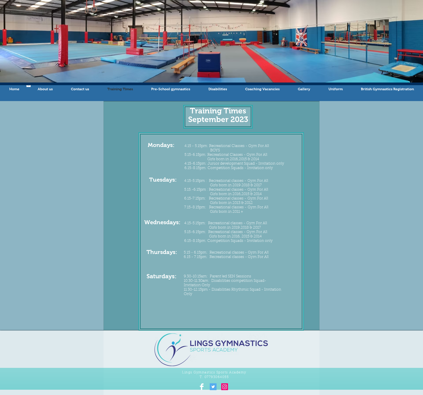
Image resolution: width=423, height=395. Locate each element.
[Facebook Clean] (201, 386)
